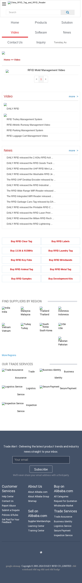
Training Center (36, 530)
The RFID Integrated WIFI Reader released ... (30, 196)
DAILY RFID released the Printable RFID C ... (30, 207)
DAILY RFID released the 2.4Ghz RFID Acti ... (30, 157)
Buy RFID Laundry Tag (60, 250)
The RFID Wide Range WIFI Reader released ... (31, 190)
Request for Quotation (65, 501)
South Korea (46, 330)
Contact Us (15, 42)
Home (15, 22)
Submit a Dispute (10, 510)
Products (41, 22)
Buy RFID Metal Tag (60, 269)
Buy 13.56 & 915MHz (21, 250)
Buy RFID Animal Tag (21, 269)
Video (15, 32)
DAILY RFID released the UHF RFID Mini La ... (30, 168)
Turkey (24, 328)
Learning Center (36, 526)
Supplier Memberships (39, 521)
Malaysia (25, 314)
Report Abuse (9, 505)
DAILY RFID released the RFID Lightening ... (29, 224)
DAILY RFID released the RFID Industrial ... (29, 185)
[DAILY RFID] (5, 105)
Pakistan (63, 344)
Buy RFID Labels (60, 241)
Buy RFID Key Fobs (21, 260)
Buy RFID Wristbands (60, 260)
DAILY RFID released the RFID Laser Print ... (30, 213)
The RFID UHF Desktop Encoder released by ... (31, 179)
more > (73, 96)
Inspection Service (63, 535)
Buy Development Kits (60, 278)
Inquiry (41, 42)
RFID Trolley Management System (24, 119)
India (4, 312)
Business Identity (63, 521)
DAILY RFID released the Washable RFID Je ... (31, 174)
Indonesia (63, 314)
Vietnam (6, 331)
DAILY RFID (13, 108)
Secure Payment (68, 388)
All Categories (61, 496)
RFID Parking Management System (25, 130)
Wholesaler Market (63, 505)
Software (41, 32)
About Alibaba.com (37, 492)
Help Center (8, 496)
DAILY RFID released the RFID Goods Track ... (31, 163)
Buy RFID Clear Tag (21, 241)
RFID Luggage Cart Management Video (27, 136)
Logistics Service (62, 526)
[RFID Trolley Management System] (5, 115)
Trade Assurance (63, 516)
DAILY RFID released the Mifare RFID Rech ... (30, 218)
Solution (67, 22)
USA (60, 328)
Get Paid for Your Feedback (10, 521)
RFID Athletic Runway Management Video (28, 125)
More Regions (9, 355)
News (67, 32)
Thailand (44, 314)
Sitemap (32, 501)
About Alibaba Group (38, 496)
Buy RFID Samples (21, 278)
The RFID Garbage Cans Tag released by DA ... (31, 201)
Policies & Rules (10, 515)
